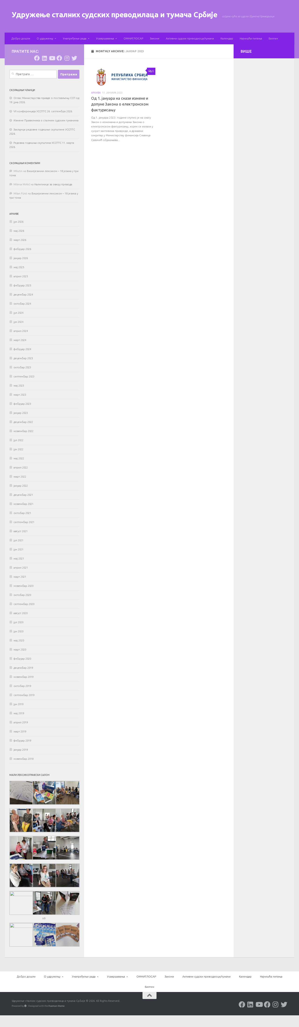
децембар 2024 (23, 294)
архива (96, 92)
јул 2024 (18, 312)
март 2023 (20, 394)
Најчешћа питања (251, 38)
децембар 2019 (23, 667)
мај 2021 (19, 558)
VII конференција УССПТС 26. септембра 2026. (43, 111)
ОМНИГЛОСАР (133, 38)
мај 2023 (19, 385)
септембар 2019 (24, 695)
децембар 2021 (23, 494)
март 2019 (20, 731)
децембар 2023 (23, 358)
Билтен (273, 38)
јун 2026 (18, 221)
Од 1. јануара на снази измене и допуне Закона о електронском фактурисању (120, 104)
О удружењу (45, 38)
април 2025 (21, 276)
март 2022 (20, 476)
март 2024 (20, 340)
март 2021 (20, 576)
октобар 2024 (22, 303)
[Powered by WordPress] (25, 1006)
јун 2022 (18, 449)
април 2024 (21, 331)
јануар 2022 (21, 485)
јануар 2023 (21, 413)
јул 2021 (18, 540)
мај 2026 (19, 230)
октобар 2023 (22, 367)
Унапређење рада (74, 38)
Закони (154, 38)
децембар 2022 (23, 422)
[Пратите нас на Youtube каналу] (52, 58)
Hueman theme (56, 1006)
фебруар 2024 (22, 349)
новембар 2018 (23, 758)
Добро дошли (20, 38)
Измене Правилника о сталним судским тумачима (46, 120)
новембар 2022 (23, 431)
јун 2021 (18, 549)
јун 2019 (18, 704)
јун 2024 (18, 321)
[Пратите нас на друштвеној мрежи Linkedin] (44, 58)
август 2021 (21, 531)
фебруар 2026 (22, 249)
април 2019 (21, 722)
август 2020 (21, 613)
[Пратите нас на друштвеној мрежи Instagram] (67, 58)
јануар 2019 (21, 749)
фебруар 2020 (22, 658)
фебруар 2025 (22, 285)
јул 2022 (18, 440)
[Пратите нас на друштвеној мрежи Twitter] (74, 58)
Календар (227, 38)
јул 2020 (18, 622)
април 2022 (21, 467)
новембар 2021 (23, 504)
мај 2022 (19, 458)
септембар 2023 (24, 376)
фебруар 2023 (22, 403)
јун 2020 (18, 631)
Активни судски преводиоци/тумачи (190, 38)
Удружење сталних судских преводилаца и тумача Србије (114, 15)
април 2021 (21, 567)
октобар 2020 (22, 595)
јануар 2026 (21, 258)
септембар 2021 (24, 522)
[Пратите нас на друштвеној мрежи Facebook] (37, 58)
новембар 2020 (23, 585)
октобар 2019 (22, 686)
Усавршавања (105, 38)
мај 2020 (19, 640)
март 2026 (20, 240)
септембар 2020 (24, 604)
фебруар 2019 (22, 740)
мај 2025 (19, 267)
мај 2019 (19, 713)
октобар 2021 (22, 513)
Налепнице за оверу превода (53, 184)
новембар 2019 (23, 676)
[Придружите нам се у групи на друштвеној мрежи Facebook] (59, 58)
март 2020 (20, 649)
